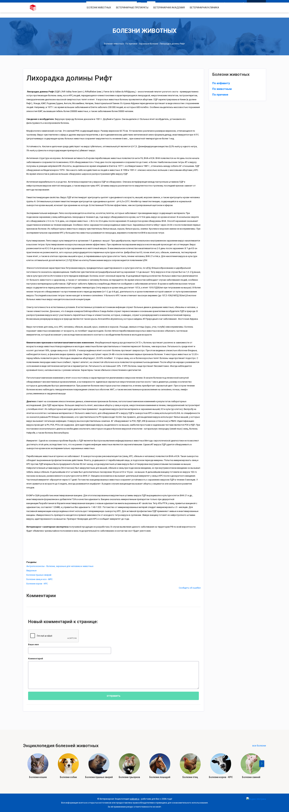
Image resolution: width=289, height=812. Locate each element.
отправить (113, 695)
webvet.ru (134, 799)
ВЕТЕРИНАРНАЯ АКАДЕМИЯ (169, 7)
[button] (261, 763)
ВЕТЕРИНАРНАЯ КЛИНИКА (204, 7)
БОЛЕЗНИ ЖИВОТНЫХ (99, 7)
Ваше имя (33, 644)
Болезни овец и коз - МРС (39, 579)
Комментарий (35, 658)
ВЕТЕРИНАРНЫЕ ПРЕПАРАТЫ (132, 7)
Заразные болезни (148, 43)
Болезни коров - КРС (37, 583)
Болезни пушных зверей (38, 575)
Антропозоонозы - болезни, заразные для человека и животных (59, 566)
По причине (131, 43)
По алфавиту (221, 83)
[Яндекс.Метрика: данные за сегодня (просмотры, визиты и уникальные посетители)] (256, 799)
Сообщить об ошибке (190, 588)
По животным (222, 89)
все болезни (259, 745)
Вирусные (31, 570)
